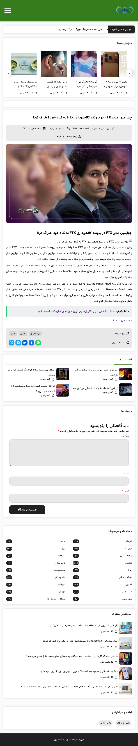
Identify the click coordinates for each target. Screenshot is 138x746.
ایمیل (125, 491)
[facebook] (31, 342)
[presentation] (129, 73)
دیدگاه (125, 436)
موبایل (36, 592)
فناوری (102, 584)
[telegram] (18, 342)
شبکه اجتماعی (103, 577)
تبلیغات (36, 556)
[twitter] (11, 342)
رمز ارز (51, 129)
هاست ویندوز (69, 740)
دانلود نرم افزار (123, 723)
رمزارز (13, 333)
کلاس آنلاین (105, 723)
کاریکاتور (36, 584)
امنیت (36, 541)
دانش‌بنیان (37, 563)
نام (126, 474)
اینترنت (102, 548)
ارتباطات (103, 541)
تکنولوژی (102, 563)
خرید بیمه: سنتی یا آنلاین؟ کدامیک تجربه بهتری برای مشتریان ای (70, 29)
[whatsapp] (38, 342)
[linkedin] (24, 342)
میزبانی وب (103, 599)
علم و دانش (35, 577)
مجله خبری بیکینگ (122, 321)
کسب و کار (103, 592)
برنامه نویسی (103, 556)
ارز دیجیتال (35, 333)
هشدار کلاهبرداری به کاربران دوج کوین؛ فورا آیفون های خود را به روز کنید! (75, 311)
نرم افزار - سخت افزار (36, 599)
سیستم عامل (36, 570)
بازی (36, 548)
